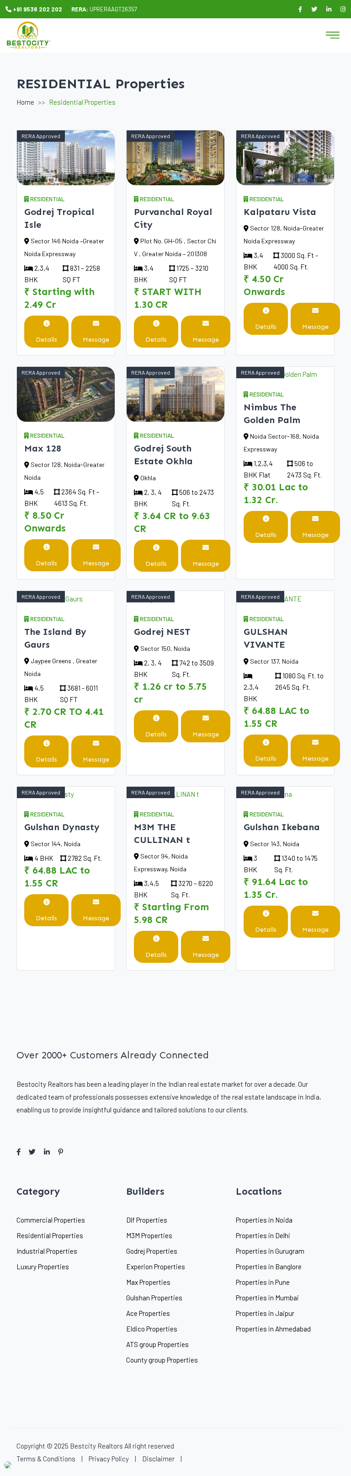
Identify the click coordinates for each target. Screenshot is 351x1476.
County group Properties (162, 1360)
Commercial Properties (50, 1220)
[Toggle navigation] (333, 35)
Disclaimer (158, 1459)
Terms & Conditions (45, 1459)
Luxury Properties (42, 1266)
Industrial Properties (46, 1251)
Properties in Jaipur (265, 1313)
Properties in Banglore (269, 1266)
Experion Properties (155, 1266)
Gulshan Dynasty (62, 826)
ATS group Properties (157, 1344)
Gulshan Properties (154, 1298)
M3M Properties (149, 1235)
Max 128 (42, 448)
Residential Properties (49, 1235)
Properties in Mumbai (267, 1298)
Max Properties (148, 1282)
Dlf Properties (146, 1220)
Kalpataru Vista (280, 211)
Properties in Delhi (263, 1235)
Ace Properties (148, 1313)
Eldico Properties (151, 1329)
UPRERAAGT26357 (104, 9)
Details (46, 340)
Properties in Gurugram (270, 1251)
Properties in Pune (263, 1282)
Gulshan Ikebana (282, 826)
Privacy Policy (109, 1459)
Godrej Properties (151, 1251)
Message (96, 340)
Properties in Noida (264, 1220)
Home (25, 102)
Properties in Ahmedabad (273, 1329)
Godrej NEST (162, 631)
